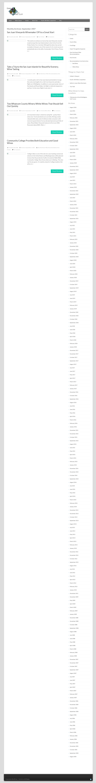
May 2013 (72, 534)
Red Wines (75, 63)
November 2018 (74, 315)
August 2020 (73, 260)
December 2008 (74, 617)
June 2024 (72, 152)
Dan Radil (16, 36)
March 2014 (73, 499)
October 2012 (73, 558)
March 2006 (73, 732)
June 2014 (72, 489)
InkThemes (26, 779)
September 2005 (74, 753)
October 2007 (73, 666)
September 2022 (74, 194)
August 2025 (73, 128)
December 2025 (74, 121)
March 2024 (73, 159)
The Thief (72, 86)
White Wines (48, 110)
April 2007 (72, 687)
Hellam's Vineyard (74, 76)
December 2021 (74, 208)
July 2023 (72, 177)
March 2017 (73, 381)
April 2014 (72, 496)
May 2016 (72, 413)
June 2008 (72, 638)
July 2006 (72, 718)
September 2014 (74, 479)
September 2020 (74, 256)
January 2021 (73, 242)
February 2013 (73, 544)
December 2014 (74, 468)
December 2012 (74, 551)
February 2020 (73, 274)
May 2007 (72, 683)
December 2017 (74, 350)
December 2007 (74, 659)
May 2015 (72, 451)
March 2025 (73, 135)
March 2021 (73, 236)
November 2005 (74, 746)
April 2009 (72, 604)
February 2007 (73, 694)
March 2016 (73, 420)
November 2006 (74, 704)
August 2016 (73, 402)
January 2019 (73, 308)
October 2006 (73, 708)
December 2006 (74, 701)
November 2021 (74, 211)
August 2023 (73, 173)
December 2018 (74, 312)
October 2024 (73, 145)
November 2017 (74, 354)
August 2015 (73, 444)
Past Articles (41, 36)
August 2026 (73, 107)
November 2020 (74, 249)
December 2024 (74, 142)
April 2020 (72, 267)
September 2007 (74, 669)
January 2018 (73, 347)
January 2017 (73, 388)
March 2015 (73, 458)
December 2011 (74, 593)
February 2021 (73, 239)
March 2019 (73, 301)
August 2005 (73, 756)
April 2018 (72, 336)
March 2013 (73, 541)
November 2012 (74, 555)
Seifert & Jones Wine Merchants (78, 83)
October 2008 (73, 624)
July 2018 (72, 326)
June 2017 (72, 371)
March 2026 (73, 114)
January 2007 (73, 697)
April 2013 (72, 538)
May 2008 (72, 642)
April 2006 (72, 728)
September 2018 (74, 322)
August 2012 (73, 565)
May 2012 (72, 576)
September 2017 (74, 361)
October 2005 (73, 749)
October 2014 (73, 475)
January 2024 (73, 163)
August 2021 (73, 222)
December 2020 (74, 246)
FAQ (60, 20)
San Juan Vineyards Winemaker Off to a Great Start (30, 32)
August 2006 (73, 715)
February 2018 (73, 343)
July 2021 (72, 225)
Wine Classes (18, 20)
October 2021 (73, 215)
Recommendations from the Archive (79, 61)
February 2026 (73, 117)
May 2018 (72, 333)
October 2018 (73, 319)
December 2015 (74, 430)
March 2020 (73, 270)
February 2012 (73, 586)
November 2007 (74, 663)
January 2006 (73, 739)
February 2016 (73, 423)
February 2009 (73, 610)
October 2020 (73, 253)
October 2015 (73, 437)
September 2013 (74, 520)
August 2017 (73, 364)
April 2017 (72, 378)
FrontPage (72, 45)
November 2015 (74, 433)
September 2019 (74, 288)
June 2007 (72, 680)
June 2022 (72, 197)
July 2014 (72, 485)
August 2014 (73, 482)
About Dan (35, 20)
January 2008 (73, 656)
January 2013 (73, 548)
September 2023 (74, 170)
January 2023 (73, 187)
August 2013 (73, 524)
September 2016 (74, 399)
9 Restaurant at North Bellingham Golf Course (78, 98)
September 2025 (74, 124)
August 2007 (73, 673)
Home (10, 20)
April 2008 (72, 645)
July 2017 (72, 367)
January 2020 (73, 277)
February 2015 (73, 461)
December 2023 (74, 166)
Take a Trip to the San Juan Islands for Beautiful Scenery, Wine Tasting (32, 67)
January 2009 (73, 614)
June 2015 (72, 447)
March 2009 (73, 607)
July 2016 (72, 406)
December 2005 (74, 742)
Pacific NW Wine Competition (48, 20)
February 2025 (73, 138)
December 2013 (74, 510)
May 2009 (72, 600)
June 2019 (72, 298)
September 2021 (74, 218)
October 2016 (73, 395)
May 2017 (72, 374)
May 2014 (72, 492)
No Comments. (50, 36)
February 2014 (73, 503)
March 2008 (73, 649)
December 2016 (74, 392)
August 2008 (73, 631)
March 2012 (73, 583)
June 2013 (72, 531)
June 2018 (72, 329)
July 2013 (72, 527)
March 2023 (73, 183)
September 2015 (74, 440)
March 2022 (73, 201)
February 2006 (73, 735)
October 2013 (73, 517)
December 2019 (74, 281)
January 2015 (73, 465)
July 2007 (72, 676)
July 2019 (72, 295)
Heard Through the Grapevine (77, 49)
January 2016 (73, 426)
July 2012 (72, 569)
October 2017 (73, 357)
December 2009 (74, 597)
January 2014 (73, 506)
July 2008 (72, 635)
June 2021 (72, 229)
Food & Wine (73, 42)
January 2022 (73, 204)
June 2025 (72, 131)
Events (27, 20)
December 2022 (74, 190)
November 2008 (74, 621)
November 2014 (74, 472)
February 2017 (73, 385)
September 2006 (74, 711)
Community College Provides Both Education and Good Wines (32, 141)
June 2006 (72, 722)
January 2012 (73, 590)
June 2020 (72, 263)
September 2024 (74, 149)
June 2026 (72, 111)
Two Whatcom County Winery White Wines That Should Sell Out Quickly (35, 104)
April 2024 (72, 156)
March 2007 (73, 690)
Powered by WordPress (11, 779)
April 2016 (72, 416)
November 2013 (74, 513)
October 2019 (73, 284)
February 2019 (73, 305)
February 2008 (73, 652)
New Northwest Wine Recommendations (48, 73)
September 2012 (74, 562)
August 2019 (73, 291)
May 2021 (72, 232)
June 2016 (72, 409)
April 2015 (72, 454)
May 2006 (72, 725)
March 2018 (73, 340)
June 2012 (72, 572)
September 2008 (74, 628)
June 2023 (72, 180)
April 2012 (72, 579)
